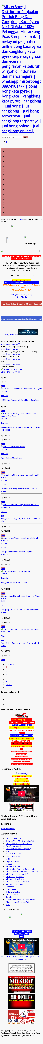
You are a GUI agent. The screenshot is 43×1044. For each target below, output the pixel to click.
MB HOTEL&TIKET (14, 866)
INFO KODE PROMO (14, 853)
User (8, 904)
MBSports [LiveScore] (15, 879)
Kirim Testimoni (8, 828)
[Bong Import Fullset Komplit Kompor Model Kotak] (21, 598)
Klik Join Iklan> (11, 334)
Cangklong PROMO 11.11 (11, 372)
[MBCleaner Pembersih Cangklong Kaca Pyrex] (21, 388)
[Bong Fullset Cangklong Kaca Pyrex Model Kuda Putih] (21, 631)
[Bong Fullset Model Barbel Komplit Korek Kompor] (21, 540)
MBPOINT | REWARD (15, 876)
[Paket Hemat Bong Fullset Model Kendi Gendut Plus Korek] (21, 416)
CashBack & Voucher (14, 846)
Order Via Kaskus (13, 892)
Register (9, 897)
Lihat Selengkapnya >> (10, 344)
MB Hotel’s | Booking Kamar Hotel (20, 869)
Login (8, 859)
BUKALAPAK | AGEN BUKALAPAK (20, 841)
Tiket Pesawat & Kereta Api (17, 902)
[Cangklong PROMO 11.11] (12, 369)
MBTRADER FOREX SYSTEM (17, 881)
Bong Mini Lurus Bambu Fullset (14, 582)
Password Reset (12, 894)
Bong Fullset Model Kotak (12, 458)
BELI (3, 386)
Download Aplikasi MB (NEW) (18, 848)
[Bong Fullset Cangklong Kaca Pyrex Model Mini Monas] (21, 507)
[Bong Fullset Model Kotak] (13, 446)
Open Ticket (11, 889)
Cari (25, 137)
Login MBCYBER (12, 861)
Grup (8, 851)
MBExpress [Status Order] (17, 874)
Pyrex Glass (34, 282)
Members (10, 887)
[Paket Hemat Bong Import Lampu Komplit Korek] (21, 477)
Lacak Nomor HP (13, 856)
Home (20, 219)
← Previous (10, 664)
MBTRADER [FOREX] (14, 884)
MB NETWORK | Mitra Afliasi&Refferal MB (24, 871)
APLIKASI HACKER (13, 838)
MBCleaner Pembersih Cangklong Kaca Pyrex (20, 400)
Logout (9, 864)
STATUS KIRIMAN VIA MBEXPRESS (20, 899)
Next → (9, 684)
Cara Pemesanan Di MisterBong (19, 843)
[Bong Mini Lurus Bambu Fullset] (15, 571)
